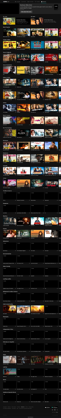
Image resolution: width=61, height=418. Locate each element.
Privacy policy (31, 406)
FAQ (17, 408)
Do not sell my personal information (25, 408)
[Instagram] (52, 410)
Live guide (18, 1)
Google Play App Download (54, 407)
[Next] (58, 32)
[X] (57, 410)
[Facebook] (55, 410)
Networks (44, 1)
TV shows (38, 1)
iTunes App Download (47, 407)
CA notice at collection (7, 408)
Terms (26, 406)
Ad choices (14, 408)
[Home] (6, 1)
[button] (26, 12)
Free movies (31, 1)
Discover (24, 1)
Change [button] (57, 412)
